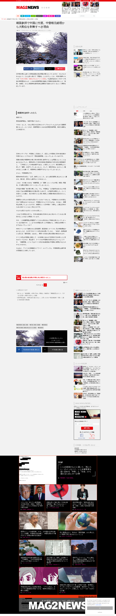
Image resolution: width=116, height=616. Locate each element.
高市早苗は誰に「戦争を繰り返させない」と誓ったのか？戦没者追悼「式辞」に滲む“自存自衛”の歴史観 (91, 315)
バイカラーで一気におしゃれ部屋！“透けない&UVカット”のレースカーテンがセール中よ (91, 224)
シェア (26, 68)
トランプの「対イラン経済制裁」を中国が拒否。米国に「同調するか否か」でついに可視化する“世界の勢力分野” (75, 10)
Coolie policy (98, 604)
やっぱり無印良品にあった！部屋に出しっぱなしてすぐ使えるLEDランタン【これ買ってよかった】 (91, 161)
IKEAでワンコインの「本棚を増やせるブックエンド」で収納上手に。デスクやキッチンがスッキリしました (91, 181)
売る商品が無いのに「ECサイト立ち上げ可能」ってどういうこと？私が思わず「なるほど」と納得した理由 (91, 74)
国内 (19, 30)
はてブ (37, 68)
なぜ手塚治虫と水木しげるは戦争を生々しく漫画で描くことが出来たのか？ (91, 349)
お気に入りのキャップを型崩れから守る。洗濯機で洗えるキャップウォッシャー (91, 231)
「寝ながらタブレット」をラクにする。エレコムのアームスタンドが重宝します (91, 202)
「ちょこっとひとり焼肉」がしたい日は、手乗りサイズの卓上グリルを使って (91, 188)
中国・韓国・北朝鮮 (35, 324)
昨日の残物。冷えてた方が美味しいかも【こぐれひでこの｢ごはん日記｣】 (91, 245)
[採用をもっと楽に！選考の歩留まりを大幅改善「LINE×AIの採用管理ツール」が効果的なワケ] (78, 54)
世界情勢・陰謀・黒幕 (23, 324)
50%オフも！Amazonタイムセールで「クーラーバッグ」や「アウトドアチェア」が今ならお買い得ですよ (91, 252)
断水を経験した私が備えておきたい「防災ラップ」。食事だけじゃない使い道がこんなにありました (91, 195)
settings (100, 612)
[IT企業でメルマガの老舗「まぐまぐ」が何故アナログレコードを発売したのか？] (78, 70)
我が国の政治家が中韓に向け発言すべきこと (36, 277)
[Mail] (49, 8)
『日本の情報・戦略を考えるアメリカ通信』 (41, 30)
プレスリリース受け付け (81, 453)
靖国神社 (41, 327)
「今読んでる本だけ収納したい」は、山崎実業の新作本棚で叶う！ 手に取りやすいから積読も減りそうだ (91, 238)
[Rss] (47, 8)
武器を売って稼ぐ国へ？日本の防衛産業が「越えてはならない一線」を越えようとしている (85, 10)
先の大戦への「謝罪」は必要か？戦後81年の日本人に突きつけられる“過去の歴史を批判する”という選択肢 (91, 355)
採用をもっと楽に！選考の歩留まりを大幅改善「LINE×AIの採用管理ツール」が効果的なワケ (91, 51)
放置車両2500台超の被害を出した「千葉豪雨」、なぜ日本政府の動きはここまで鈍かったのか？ (91, 147)
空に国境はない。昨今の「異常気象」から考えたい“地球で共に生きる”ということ (91, 154)
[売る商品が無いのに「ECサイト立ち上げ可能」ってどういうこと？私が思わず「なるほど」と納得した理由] (78, 76)
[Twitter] (44, 8)
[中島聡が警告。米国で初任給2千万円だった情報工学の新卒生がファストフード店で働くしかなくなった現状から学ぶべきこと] (78, 62)
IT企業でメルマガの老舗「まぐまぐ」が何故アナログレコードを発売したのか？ (91, 67)
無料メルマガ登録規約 (79, 421)
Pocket (60, 68)
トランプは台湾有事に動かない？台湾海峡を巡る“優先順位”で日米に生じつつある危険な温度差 (94, 10)
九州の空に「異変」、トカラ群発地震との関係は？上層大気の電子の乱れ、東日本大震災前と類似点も (91, 375)
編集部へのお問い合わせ (81, 451)
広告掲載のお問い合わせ (81, 449)
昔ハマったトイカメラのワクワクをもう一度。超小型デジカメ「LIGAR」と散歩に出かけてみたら (91, 217)
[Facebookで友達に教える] (28, 347)
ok (100, 608)
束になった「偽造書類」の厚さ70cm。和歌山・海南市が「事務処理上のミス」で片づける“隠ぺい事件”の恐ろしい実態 (66, 10)
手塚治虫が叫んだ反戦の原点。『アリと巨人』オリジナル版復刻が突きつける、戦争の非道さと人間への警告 (38, 588)
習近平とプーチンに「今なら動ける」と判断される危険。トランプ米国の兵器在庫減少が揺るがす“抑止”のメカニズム (84, 560)
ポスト (50, 68)
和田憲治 (45, 324)
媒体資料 (77, 448)
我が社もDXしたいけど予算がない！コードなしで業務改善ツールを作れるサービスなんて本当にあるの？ (91, 140)
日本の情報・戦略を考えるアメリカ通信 (33, 79)
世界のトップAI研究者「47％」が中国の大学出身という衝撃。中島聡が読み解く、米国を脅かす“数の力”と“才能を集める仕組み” (38, 533)
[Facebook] (42, 8)
